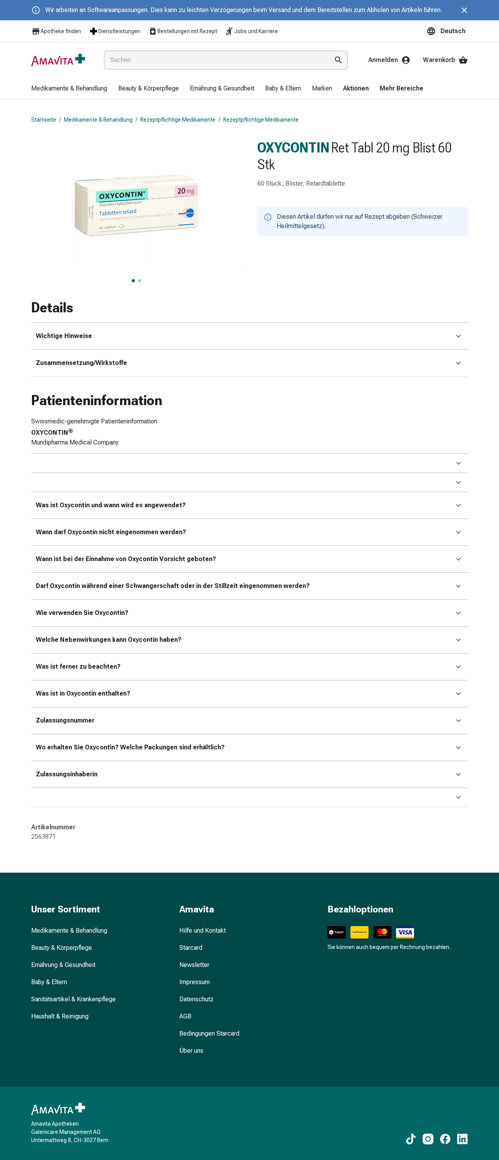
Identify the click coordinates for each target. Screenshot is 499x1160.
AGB (185, 1016)
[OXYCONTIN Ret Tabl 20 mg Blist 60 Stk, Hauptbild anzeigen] (133, 280)
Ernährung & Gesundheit (63, 965)
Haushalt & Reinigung (59, 1016)
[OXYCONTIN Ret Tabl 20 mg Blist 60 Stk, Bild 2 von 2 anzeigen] (139, 280)
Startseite (43, 120)
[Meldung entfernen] (464, 10)
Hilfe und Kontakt (202, 930)
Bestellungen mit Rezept (187, 31)
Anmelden (383, 60)
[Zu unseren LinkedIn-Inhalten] (462, 1138)
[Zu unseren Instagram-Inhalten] (428, 1138)
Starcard (190, 947)
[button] (447, 31)
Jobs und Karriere (256, 31)
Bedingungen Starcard (209, 1033)
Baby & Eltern (49, 982)
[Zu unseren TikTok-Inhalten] (410, 1138)
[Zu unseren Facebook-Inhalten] (445, 1138)
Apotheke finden (61, 31)
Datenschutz (196, 999)
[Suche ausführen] (338, 60)
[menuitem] (69, 89)
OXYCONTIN (293, 148)
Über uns (191, 1050)
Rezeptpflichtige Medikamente (178, 120)
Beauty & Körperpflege (61, 947)
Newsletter (194, 965)
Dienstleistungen (119, 31)
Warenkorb (439, 60)
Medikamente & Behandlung (98, 120)
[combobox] (215, 60)
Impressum (194, 982)
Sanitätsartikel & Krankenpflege (73, 999)
